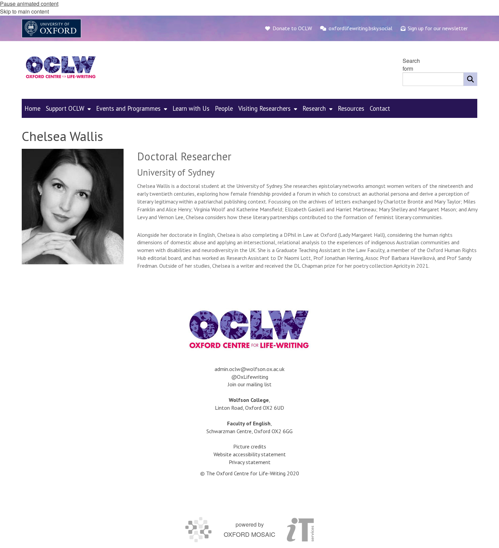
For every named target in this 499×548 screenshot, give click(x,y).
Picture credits (249, 446)
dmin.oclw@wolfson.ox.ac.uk (250, 369)
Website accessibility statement (250, 454)
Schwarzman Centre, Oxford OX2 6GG (249, 431)
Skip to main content (24, 11)
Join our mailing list (250, 384)
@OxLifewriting (249, 376)
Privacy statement (250, 462)
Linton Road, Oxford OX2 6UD (249, 407)
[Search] (470, 79)
